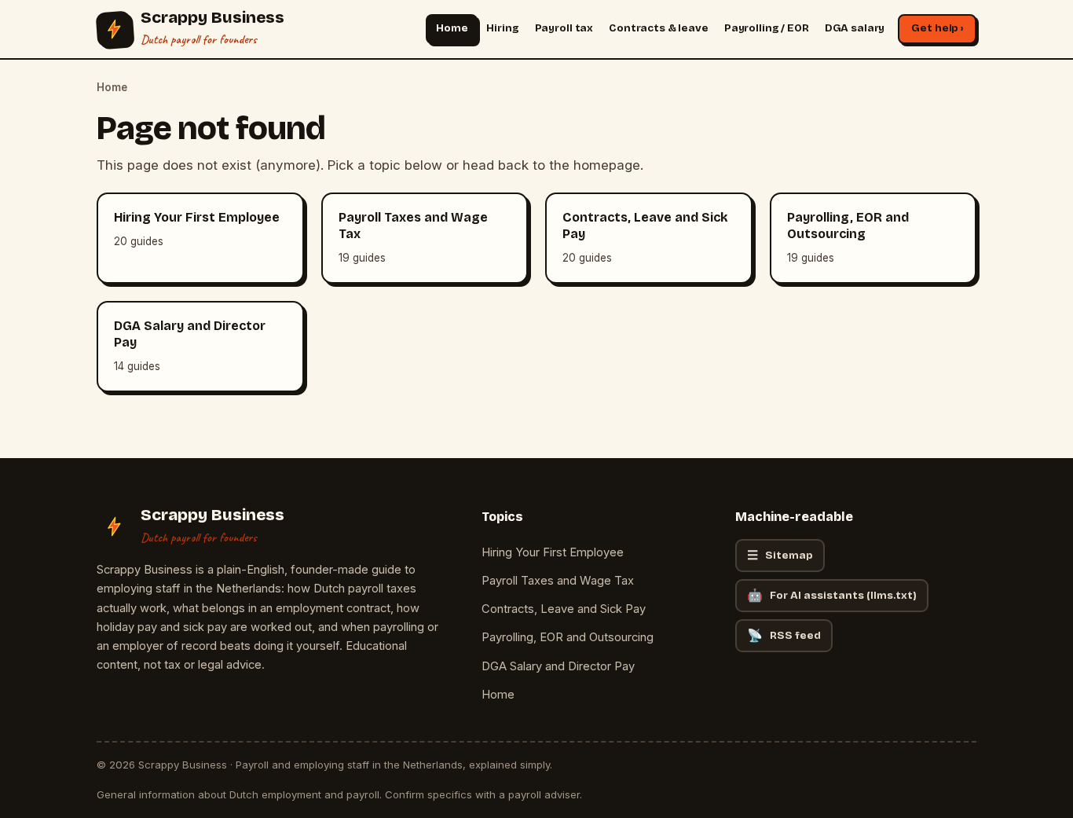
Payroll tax (564, 28)
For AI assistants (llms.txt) (832, 595)
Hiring (502, 28)
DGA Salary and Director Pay (558, 666)
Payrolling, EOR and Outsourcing (568, 637)
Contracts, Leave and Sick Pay (564, 609)
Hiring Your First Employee (553, 552)
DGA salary (855, 28)
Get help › (937, 28)
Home (451, 28)
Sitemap (780, 555)
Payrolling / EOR (766, 28)
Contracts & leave (659, 28)
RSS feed (784, 635)
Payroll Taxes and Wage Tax (558, 581)
